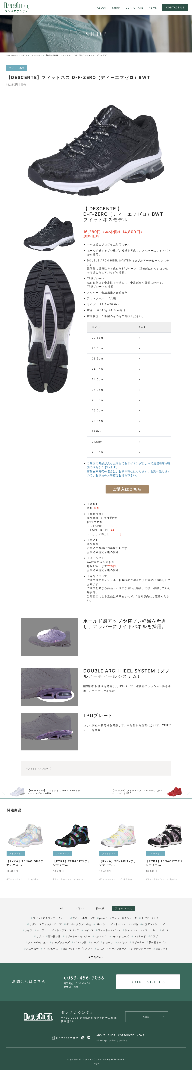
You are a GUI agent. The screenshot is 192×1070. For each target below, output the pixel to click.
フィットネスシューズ (124, 918)
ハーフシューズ (117, 948)
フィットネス (123, 908)
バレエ (80, 908)
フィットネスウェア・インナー (50, 918)
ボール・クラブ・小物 (78, 924)
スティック (100, 936)
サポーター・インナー (77, 936)
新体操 (100, 908)
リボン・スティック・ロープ (45, 924)
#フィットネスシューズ (38, 768)
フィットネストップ (83, 918)
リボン (40, 936)
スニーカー (32, 948)
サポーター (138, 942)
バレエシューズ (120, 936)
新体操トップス (157, 942)
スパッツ (122, 942)
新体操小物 (54, 936)
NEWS (140, 1035)
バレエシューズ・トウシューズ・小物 (116, 924)
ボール (165, 930)
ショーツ (108, 942)
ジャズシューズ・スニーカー (141, 930)
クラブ (154, 936)
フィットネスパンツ (109, 930)
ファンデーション (38, 942)
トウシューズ (50, 948)
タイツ (28, 930)
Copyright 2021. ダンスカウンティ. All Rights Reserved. (96, 1059)
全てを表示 (96, 956)
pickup (103, 918)
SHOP (111, 1035)
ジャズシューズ (61, 942)
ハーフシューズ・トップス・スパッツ (58, 930)
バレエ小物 (80, 942)
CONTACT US (175, 7)
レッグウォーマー (141, 948)
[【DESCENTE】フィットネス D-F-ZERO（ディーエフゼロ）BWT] (96, 150)
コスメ (100, 948)
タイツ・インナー (151, 918)
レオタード (140, 936)
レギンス (89, 930)
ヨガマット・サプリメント (78, 948)
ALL (62, 908)
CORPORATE (126, 1035)
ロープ (95, 942)
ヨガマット (161, 948)
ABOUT (100, 1035)
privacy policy (118, 1040)
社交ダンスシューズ (153, 924)
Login (96, 1063)
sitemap (101, 1040)
